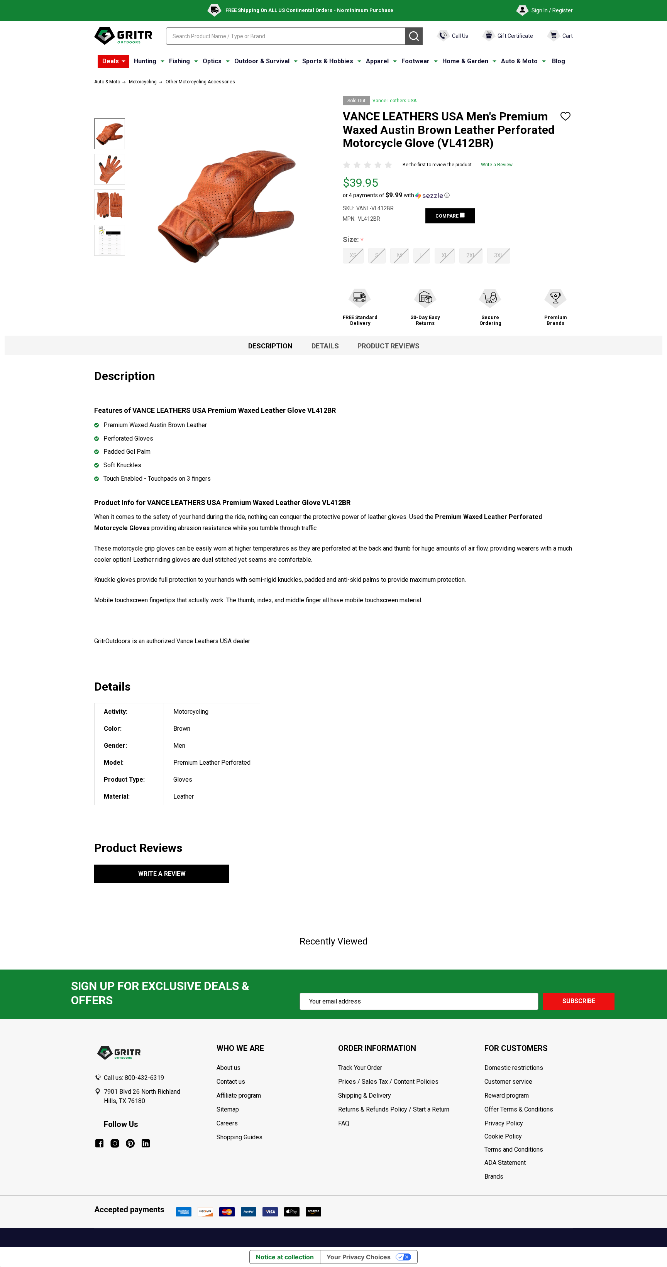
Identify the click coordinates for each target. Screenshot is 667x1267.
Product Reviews (388, 346)
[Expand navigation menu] (162, 61)
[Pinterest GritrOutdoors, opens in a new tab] (130, 1143)
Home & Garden (465, 61)
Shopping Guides (239, 1137)
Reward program (506, 1095)
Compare (447, 216)
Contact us (231, 1081)
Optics (212, 61)
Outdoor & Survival (261, 61)
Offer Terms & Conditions (518, 1109)
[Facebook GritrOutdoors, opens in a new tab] (99, 1143)
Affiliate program (239, 1095)
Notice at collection (285, 1257)
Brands (493, 1176)
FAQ (343, 1123)
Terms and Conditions (528, 1149)
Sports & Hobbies (327, 61)
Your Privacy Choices (359, 1257)
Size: (353, 239)
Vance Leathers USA (394, 100)
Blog (558, 61)
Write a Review (497, 164)
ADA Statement (505, 1162)
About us (228, 1067)
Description (270, 346)
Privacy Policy (528, 1123)
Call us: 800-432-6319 (134, 1077)
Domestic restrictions (513, 1067)
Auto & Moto (519, 61)
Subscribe (578, 1001)
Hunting (145, 61)
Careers (227, 1123)
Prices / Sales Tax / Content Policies (388, 1081)
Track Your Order (360, 1067)
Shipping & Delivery (364, 1095)
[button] (396, 195)
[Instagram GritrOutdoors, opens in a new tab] (115, 1143)
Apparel (377, 61)
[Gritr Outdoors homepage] (123, 36)
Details (325, 346)
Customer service (508, 1081)
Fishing (179, 61)
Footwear (415, 61)
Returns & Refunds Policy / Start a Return (393, 1109)
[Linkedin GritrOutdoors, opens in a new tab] (146, 1143)
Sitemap (228, 1109)
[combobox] (285, 36)
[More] (123, 61)
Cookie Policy (528, 1136)
